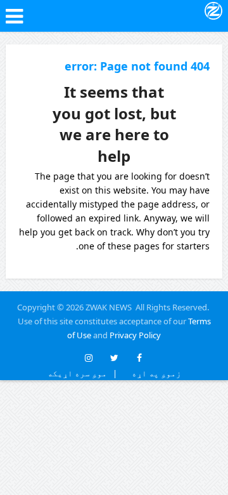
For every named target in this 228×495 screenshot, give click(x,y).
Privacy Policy (135, 335)
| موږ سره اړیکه (82, 373)
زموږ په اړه (153, 373)
